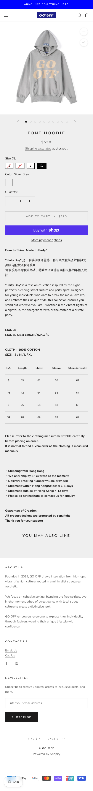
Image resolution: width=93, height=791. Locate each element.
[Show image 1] (26, 122)
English (54, 738)
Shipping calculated (38, 148)
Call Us (10, 655)
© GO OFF (47, 748)
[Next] (75, 121)
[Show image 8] (58, 122)
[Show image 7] (53, 122)
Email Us (11, 650)
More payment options (46, 240)
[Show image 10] (67, 122)
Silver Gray (9, 182)
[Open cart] (87, 15)
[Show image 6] (49, 122)
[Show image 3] (35, 122)
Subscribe (21, 717)
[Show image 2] (31, 122)
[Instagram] (16, 662)
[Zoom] (84, 31)
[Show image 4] (40, 122)
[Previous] (18, 121)
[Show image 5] (44, 122)
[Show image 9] (62, 122)
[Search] (80, 15)
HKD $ (32, 738)
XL (41, 165)
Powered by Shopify (46, 754)
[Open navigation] (6, 15)
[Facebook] (6, 662)
